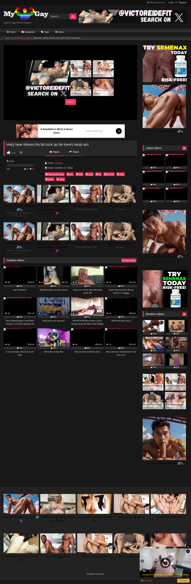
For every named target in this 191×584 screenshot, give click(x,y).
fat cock (110, 174)
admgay (58, 163)
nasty (61, 179)
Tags (46, 32)
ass (71, 174)
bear (81, 174)
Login (171, 2)
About (55, 152)
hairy (122, 174)
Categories (29, 32)
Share (75, 152)
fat (99, 174)
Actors (61, 32)
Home (12, 32)
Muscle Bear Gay (21, 38)
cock (90, 174)
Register (183, 2)
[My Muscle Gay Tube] (26, 14)
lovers (50, 179)
